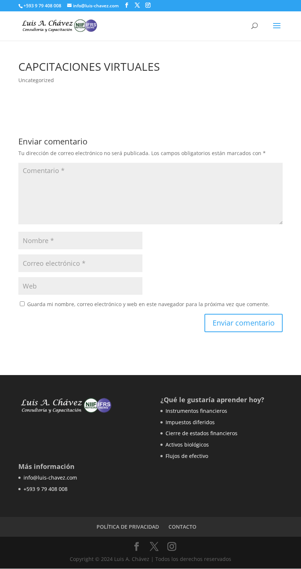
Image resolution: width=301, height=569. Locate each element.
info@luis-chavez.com (50, 477)
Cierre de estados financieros (201, 433)
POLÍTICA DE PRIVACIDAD (128, 526)
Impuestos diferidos (190, 422)
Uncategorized (36, 80)
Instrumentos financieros (196, 410)
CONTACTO (182, 526)
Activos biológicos (187, 444)
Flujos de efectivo (187, 455)
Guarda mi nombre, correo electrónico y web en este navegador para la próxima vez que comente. (148, 304)
